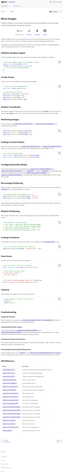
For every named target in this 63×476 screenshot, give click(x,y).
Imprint (3, 460)
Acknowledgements (6, 467)
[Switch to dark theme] (51, 2)
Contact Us (4, 456)
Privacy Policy (4, 464)
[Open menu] (60, 11)
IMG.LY (4, 451)
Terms (2, 471)
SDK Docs (12, 2)
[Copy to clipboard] (59, 62)
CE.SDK (3, 11)
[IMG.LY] (4, 2)
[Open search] (54, 2)
